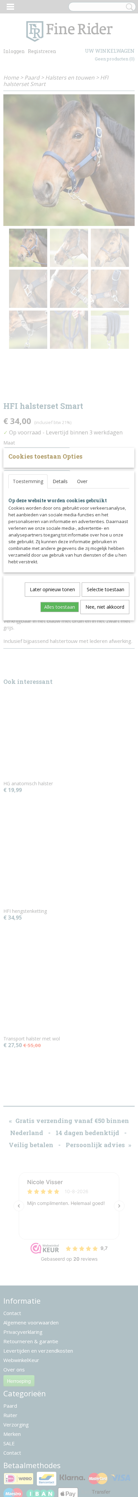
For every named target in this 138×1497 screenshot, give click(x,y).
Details (60, 481)
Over (82, 481)
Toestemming (28, 481)
